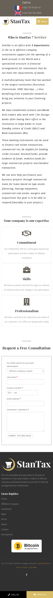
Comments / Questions (18, 409)
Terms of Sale (21, 567)
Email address (14, 399)
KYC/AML (33, 567)
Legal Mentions (43, 563)
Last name (12, 377)
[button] (42, 21)
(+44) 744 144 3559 (31, 13)
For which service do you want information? (20, 364)
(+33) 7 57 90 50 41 (31, 7)
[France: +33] (10, 392)
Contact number (15, 388)
